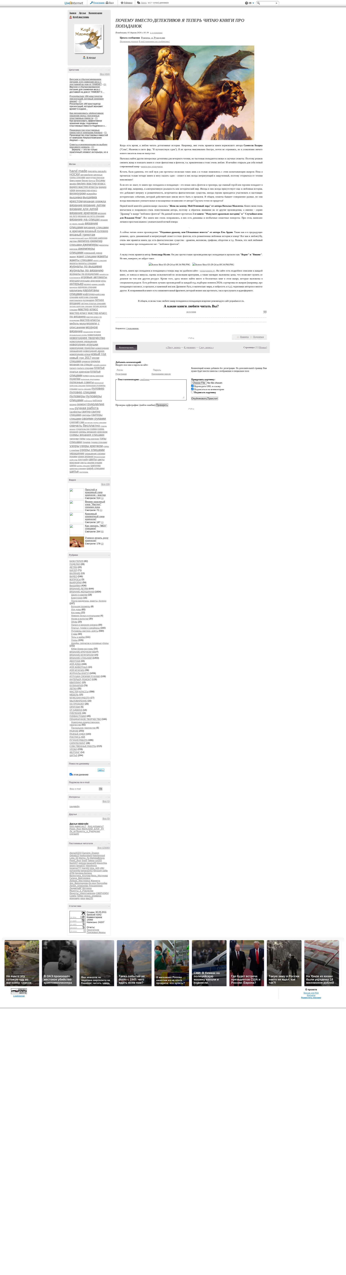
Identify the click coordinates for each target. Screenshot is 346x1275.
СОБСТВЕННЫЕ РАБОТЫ (83, 746)
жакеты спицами (81, 260)
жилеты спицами (87, 263)
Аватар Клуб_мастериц (88, 38)
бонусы (91, 180)
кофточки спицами (88, 297)
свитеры (86, 415)
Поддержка (246, 3)
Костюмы (76, 612)
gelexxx (82, 863)
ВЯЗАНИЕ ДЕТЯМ (79, 588)
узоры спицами (92, 450)
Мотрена (87, 888)
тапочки (74, 438)
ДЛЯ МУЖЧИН (77, 670)
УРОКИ (73, 749)
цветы (93, 459)
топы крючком (92, 439)
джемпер (83, 241)
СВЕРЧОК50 (102, 893)
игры (103, 281)
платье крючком (80, 371)
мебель (74, 323)
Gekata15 (74, 855)
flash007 (74, 863)
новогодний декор (93, 350)
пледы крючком (96, 376)
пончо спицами (84, 389)
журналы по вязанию (86, 270)
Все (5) (106, 818)
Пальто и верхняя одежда (84, 625)
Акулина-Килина (83, 873)
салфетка (75, 411)
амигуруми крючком (95, 177)
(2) (102, 543)
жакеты (102, 256)
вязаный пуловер (96, 231)
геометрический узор (79, 238)
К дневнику (190, 347)
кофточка (89, 294)
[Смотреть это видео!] (77, 493)
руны (72, 408)
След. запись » (206, 347)
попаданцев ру (207, 270)
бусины (100, 180)
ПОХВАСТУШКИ (78, 716)
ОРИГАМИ (75, 707)
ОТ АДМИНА (76, 710)
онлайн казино (99, 365)
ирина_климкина (92, 896)
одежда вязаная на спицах (85, 363)
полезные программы (90, 379)
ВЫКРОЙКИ (76, 582)
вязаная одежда (94, 201)
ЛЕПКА (73, 688)
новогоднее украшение (83, 341)
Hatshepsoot (98, 855)
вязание (76, 205)
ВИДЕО (73, 576)
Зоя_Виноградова (79, 883)
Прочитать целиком (129, 41)
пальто (73, 368)
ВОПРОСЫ (75, 579)
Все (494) (105, 74)
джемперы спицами (82, 250)
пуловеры (77, 396)
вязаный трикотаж (82, 234)
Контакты (311, 995)
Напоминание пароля (161, 374)
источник (191, 311)
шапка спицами (83, 466)
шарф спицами (95, 468)
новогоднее (94, 334)
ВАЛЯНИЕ (75, 573)
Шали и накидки (79, 595)
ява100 (89, 898)
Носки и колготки (79, 619)
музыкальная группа (78, 335)
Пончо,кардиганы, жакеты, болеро (88, 601)
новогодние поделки (82, 347)
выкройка (91, 193)
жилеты (74, 263)
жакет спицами (87, 256)
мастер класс (88, 309)
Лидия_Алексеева (79, 886)
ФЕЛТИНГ (75, 752)
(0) (104, 84)
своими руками (94, 418)
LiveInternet (74, 3)
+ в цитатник (156, 32)
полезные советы (82, 382)
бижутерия (75, 180)
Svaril (84, 860)
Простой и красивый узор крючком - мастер (95, 492)
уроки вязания (85, 456)
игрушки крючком (90, 280)
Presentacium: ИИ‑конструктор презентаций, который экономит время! (87, 99)
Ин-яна (92, 883)
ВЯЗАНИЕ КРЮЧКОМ (81, 652)
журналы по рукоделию (84, 273)
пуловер (98, 388)
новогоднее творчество (87, 338)
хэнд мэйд (83, 459)
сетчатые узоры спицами (95, 422)
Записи (72, 13)
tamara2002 (87, 870)
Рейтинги (128, 2)
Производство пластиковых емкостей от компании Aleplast (86, 131)
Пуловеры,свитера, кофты (84, 631)
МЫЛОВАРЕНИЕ (78, 701)
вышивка (76, 197)
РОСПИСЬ (75, 737)
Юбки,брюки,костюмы (82, 649)
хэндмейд (74, 806)
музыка (97, 332)
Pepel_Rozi (75, 829)
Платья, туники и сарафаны (85, 628)
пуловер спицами (83, 392)
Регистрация (99, 2)
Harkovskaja (86, 855)
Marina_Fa (84, 858)
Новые (263, 347)
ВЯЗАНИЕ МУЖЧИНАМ (82, 655)
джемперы (90, 244)
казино (87, 284)
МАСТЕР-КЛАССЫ (79, 691)
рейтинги (88, 401)
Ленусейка (101, 883)
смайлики (144, 379)
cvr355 (98, 860)
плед (86, 375)
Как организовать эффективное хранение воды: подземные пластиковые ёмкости (87, 116)
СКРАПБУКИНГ (77, 743)
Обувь (74, 622)
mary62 (85, 868)
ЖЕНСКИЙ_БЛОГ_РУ (93, 829)
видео (73, 183)
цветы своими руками (91, 462)
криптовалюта (76, 300)
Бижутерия (77, 598)
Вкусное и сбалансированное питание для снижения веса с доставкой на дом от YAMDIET (86, 82)
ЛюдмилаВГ (76, 888)
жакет (73, 256)
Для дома (76, 609)
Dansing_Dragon (90, 853)
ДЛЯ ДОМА (75, 664)
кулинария (88, 300)
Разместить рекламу (311, 997)
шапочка (95, 465)
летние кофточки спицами (81, 306)
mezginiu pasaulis (97, 171)
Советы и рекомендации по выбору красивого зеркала (88, 145)
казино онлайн (98, 284)
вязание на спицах (85, 219)
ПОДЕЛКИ (75, 564)
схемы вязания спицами (87, 435)
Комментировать (126, 347)
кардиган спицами (87, 287)
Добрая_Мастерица (80, 880)
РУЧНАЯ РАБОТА (79, 740)
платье (99, 368)
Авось (144, 2)
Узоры (74, 640)
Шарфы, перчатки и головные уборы (90, 643)
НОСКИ (75, 174)
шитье (74, 471)
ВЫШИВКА (75, 585)
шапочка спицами (78, 468)
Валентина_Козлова (80, 875)
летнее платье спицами (93, 303)
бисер (85, 180)
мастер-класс (78, 313)
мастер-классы (90, 320)
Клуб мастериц (70, 17)
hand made (78, 171)
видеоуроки (78, 193)
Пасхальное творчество (83, 728)
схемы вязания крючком (93, 431)
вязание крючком (83, 213)
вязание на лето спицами (91, 216)
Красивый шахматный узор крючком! (95, 516)
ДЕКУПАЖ (75, 661)
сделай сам (77, 422)
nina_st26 (94, 868)
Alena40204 (76, 853)
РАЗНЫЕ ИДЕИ (77, 734)
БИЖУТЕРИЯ (76, 561)
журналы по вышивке (86, 266)
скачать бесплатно (85, 425)
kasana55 (91, 863)
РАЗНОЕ (74, 731)
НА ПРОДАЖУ (77, 704)
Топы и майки (78, 637)
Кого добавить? (96, 826)
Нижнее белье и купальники (85, 615)
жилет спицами (100, 260)
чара (82, 898)
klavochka (102, 863)
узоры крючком (91, 446)
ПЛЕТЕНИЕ (75, 713)
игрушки (75, 280)
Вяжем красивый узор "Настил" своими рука (95, 504)
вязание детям (94, 205)
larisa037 (80, 865)
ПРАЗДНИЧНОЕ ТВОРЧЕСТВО (85, 719)
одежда (86, 361)
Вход (111, 2)
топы (82, 438)
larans (73, 865)
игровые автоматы (94, 277)
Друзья (82, 13)
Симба (73, 896)
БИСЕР (73, 570)
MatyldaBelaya (97, 858)
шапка (73, 465)
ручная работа (87, 408)
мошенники (88, 332)
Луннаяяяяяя (96, 886)
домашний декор (93, 253)
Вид (251, 3)
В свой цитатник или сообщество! (154, 41)
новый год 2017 (80, 358)
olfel (102, 868)
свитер (86, 411)
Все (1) (106, 801)
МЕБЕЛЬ (74, 694)
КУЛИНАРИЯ (76, 685)
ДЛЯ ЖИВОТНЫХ (79, 667)
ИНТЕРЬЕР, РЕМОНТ (80, 679)
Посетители (93, 930)
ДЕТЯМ (73, 567)
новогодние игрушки (84, 344)
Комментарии (95, 13)
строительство (83, 429)
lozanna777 (75, 868)
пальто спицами (85, 368)
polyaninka (75, 870)
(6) (102, 531)
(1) (102, 498)
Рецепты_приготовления (82, 893)
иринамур (75, 898)
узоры (74, 446)
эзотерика (83, 472)
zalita (105, 870)
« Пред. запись (173, 347)
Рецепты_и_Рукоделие (88, 831)
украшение (77, 453)
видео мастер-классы (84, 186)
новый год (98, 354)
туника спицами (99, 442)
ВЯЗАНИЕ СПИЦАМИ (81, 658)
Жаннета (95, 880)
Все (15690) (104, 848)
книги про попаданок (152, 166)
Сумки (74, 634)
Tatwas (91, 860)
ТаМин (80, 896)
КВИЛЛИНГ (75, 682)
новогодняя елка (80, 354)
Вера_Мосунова (99, 875)
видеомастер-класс (86, 190)
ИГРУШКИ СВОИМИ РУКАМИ (85, 676)
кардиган (73, 287)
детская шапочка (98, 238)
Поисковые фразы (96, 932)
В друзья (91, 57)
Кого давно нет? (78, 826)
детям (73, 241)
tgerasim (97, 870)
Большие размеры (80, 606)
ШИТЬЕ (73, 755)
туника (86, 442)
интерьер (76, 284)
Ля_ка (73, 831)
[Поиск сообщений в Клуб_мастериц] (101, 770)
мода (82, 323)
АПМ (72, 873)
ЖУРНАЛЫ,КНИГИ (79, 673)
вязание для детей (84, 209)
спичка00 (74, 834)
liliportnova (91, 865)
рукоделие (95, 404)
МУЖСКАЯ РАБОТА (80, 698)
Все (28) (105, 484)
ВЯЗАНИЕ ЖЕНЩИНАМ (82, 592)
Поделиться (258, 337)
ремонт (82, 404)
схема (93, 429)
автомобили (86, 175)
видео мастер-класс (91, 183)
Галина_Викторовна (80, 878)
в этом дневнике (80, 774)
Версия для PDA (311, 993)
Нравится (244, 337)
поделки (75, 378)
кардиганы (76, 290)
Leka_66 (74, 858)
